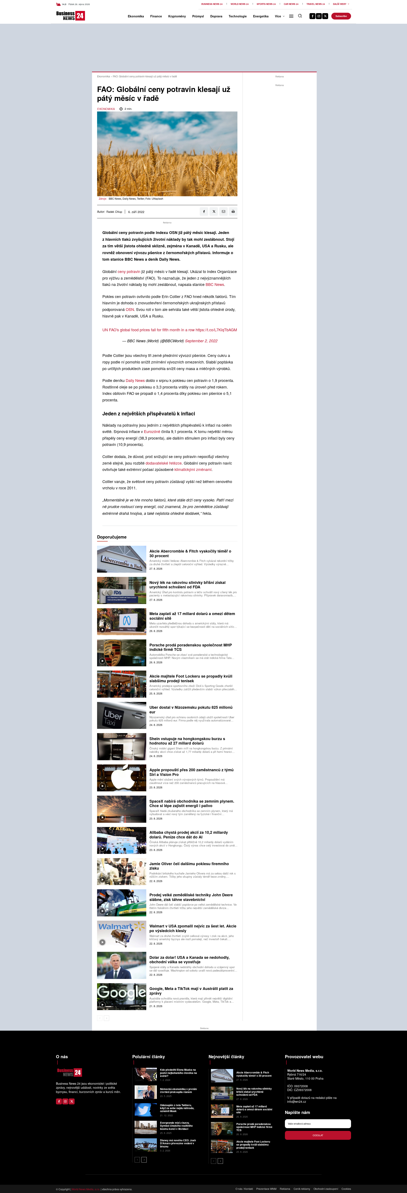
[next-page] (106, 1018)
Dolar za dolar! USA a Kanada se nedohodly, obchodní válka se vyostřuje (189, 960)
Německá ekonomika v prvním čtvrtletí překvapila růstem (178, 1090)
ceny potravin (129, 271)
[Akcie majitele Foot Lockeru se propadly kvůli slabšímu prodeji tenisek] (121, 684)
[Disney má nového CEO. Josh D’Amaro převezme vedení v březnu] (146, 1145)
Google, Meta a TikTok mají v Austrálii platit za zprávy (191, 991)
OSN (130, 309)
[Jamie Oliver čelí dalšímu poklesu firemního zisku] (121, 871)
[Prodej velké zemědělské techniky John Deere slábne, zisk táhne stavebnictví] (121, 902)
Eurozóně (152, 431)
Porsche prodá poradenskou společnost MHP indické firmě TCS (190, 647)
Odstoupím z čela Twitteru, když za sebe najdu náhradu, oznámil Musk (177, 1108)
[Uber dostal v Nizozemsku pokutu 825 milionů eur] (121, 715)
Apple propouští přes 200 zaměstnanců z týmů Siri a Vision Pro (191, 772)
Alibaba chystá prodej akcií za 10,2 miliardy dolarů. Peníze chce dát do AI (188, 835)
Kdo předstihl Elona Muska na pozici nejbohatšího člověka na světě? (178, 1073)
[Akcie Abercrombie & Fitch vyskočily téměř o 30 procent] (121, 559)
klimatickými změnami (193, 469)
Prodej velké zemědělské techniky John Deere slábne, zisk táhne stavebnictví (191, 897)
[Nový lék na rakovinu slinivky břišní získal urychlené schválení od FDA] (121, 590)
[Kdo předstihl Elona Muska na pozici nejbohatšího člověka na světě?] (146, 1074)
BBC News (215, 284)
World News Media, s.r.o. (86, 1189)
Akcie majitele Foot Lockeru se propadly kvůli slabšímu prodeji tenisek (190, 678)
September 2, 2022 (201, 340)
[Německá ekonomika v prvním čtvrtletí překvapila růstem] (146, 1092)
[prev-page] (99, 1018)
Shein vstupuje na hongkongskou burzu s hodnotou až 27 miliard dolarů (187, 741)
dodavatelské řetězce (164, 463)
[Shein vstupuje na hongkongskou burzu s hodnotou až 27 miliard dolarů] (121, 746)
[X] (325, 16)
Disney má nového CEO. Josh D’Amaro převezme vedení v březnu (178, 1143)
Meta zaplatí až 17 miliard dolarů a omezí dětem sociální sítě (192, 616)
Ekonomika (103, 76)
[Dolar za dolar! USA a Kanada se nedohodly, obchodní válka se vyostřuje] (121, 965)
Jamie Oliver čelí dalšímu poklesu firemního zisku (189, 866)
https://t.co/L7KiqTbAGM (216, 329)
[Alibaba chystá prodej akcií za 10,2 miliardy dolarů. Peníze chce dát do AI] (121, 840)
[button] (300, 16)
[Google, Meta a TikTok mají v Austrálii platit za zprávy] (121, 996)
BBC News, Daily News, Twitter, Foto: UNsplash (136, 198)
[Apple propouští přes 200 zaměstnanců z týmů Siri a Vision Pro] (121, 777)
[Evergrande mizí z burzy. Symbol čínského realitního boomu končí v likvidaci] (146, 1127)
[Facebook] (312, 16)
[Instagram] (319, 16)
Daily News (135, 380)
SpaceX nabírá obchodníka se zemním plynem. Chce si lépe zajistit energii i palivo (191, 803)
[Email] (223, 211)
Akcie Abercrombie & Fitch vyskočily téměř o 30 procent (190, 553)
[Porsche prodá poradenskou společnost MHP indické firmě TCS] (121, 652)
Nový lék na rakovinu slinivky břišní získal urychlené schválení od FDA (187, 585)
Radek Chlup (114, 211)
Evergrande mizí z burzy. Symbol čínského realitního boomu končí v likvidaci (176, 1126)
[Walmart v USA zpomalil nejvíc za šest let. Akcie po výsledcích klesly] (121, 934)
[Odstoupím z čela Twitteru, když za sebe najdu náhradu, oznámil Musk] (146, 1109)
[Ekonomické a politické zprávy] (63, 15)
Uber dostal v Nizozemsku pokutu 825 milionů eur (191, 709)
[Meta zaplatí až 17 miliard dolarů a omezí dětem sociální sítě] (121, 621)
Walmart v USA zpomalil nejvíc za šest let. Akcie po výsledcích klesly (192, 928)
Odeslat (318, 1135)
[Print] (233, 211)
